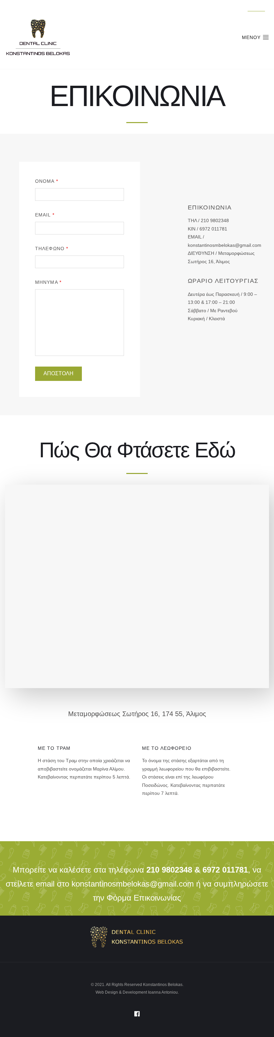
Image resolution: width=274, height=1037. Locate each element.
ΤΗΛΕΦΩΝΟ (51, 248)
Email (44, 214)
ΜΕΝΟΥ (252, 37)
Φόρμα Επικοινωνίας (144, 897)
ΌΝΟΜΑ (46, 181)
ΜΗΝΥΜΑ (48, 282)
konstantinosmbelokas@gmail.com (133, 883)
